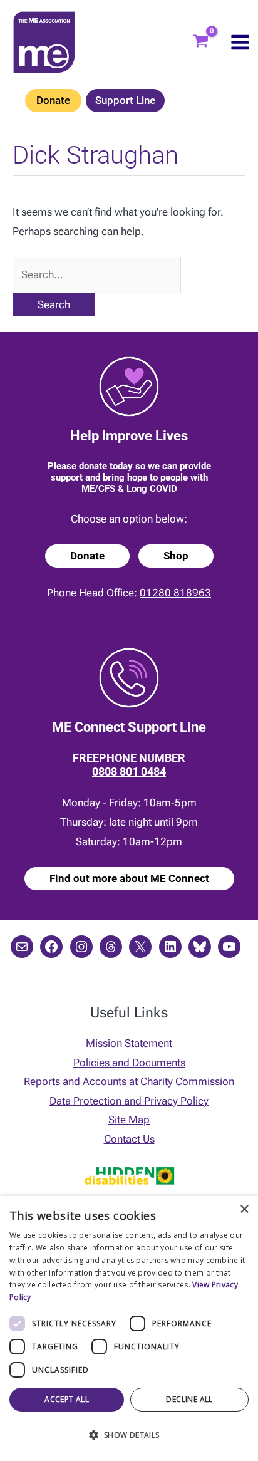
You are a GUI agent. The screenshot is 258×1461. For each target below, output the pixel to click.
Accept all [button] (66, 1399)
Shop (175, 555)
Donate (53, 100)
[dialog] (129, 1328)
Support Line (125, 100)
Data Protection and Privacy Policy (129, 1100)
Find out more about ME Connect (129, 878)
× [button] (244, 1209)
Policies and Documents (129, 1062)
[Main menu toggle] (240, 42)
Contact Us (129, 1139)
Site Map (129, 1119)
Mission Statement (129, 1043)
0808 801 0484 (129, 771)
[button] (129, 1436)
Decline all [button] (189, 1399)
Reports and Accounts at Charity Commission (129, 1081)
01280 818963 (175, 592)
